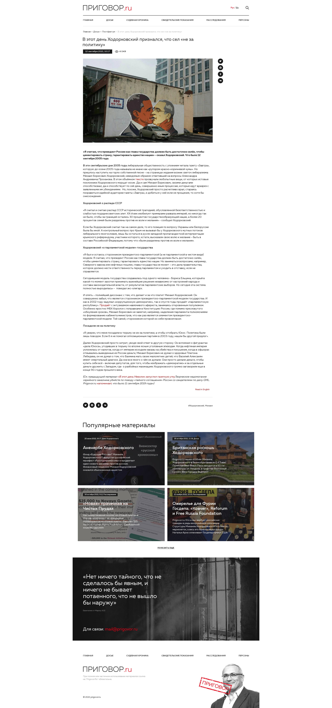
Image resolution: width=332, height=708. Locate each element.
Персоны (244, 20)
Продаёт (105, 305)
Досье (109, 20)
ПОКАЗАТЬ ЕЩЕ (166, 548)
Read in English (202, 390)
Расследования (216, 20)
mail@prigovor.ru (121, 629)
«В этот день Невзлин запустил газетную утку (146, 376)
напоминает (104, 383)
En (237, 8)
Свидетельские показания (177, 20)
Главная (88, 20)
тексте (139, 179)
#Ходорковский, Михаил (200, 406)
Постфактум (108, 32)
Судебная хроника (137, 20)
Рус (232, 8)
